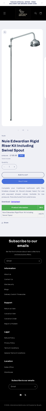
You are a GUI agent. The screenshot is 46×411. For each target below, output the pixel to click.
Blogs (6, 289)
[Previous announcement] (4, 3)
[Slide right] (27, 130)
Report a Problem (11, 324)
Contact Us (8, 279)
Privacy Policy (9, 343)
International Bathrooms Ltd (19, 405)
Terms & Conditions (11, 348)
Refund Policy (9, 338)
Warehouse (8, 372)
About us (7, 274)
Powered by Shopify (35, 405)
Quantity (5, 162)
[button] (4, 13)
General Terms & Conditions (14, 353)
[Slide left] (18, 130)
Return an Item (10, 308)
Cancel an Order (10, 319)
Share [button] (6, 223)
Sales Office (9, 367)
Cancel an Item (10, 314)
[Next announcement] (42, 3)
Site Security (9, 284)
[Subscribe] (39, 261)
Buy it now (23, 181)
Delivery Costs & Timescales (14, 294)
